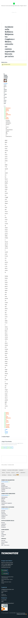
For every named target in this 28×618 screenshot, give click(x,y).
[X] (12, 459)
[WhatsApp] (18, 459)
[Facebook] (9, 459)
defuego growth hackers (21, 613)
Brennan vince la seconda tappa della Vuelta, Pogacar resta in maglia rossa (14, 6)
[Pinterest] (15, 459)
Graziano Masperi (6, 436)
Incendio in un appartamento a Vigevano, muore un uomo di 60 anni (5, 94)
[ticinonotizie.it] (14, 553)
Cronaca (5, 83)
